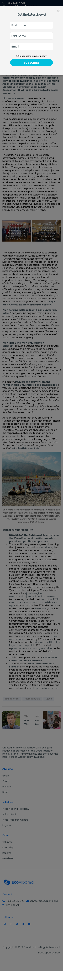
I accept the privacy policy (33, 55)
